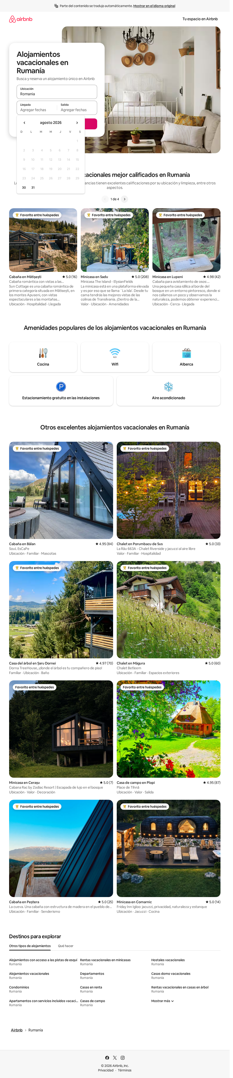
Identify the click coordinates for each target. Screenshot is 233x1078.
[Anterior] (105, 199)
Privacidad (106, 1070)
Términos (125, 1070)
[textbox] (36, 110)
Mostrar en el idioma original (154, 6)
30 (24, 188)
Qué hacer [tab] (65, 946)
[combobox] (57, 94)
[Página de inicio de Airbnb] (20, 19)
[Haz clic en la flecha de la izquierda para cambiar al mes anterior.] (24, 122)
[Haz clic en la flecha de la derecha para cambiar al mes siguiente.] (77, 122)
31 (33, 188)
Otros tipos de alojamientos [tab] (30, 946)
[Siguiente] (124, 199)
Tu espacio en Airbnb (200, 19)
